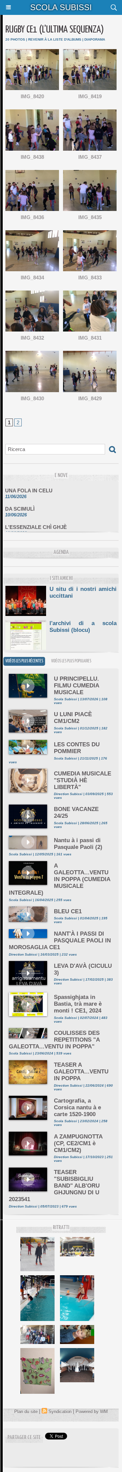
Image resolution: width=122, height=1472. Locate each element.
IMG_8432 (32, 338)
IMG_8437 (90, 157)
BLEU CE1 (68, 911)
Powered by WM (92, 1411)
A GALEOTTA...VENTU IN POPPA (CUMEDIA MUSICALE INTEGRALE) (59, 879)
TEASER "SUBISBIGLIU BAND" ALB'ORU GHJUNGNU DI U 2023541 (54, 1185)
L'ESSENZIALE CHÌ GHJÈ (36, 522)
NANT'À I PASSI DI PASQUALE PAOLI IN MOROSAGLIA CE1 (60, 941)
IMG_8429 (90, 398)
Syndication (60, 1411)
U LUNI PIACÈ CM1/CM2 (73, 717)
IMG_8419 (90, 96)
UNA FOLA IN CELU (29, 486)
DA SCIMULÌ (20, 504)
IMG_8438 (32, 157)
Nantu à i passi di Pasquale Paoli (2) (78, 843)
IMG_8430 (32, 398)
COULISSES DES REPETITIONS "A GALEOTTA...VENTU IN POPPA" (54, 1040)
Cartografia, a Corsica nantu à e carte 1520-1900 (77, 1107)
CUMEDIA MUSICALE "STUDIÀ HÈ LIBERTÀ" (82, 780)
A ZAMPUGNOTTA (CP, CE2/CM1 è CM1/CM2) (78, 1143)
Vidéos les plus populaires (71, 661)
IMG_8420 (32, 96)
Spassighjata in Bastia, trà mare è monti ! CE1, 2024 (78, 1004)
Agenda (61, 552)
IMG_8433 (90, 277)
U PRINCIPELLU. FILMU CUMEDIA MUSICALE (76, 686)
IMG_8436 (32, 217)
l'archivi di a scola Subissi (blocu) (83, 626)
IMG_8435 (90, 217)
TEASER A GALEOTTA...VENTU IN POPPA (81, 1072)
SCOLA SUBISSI (61, 7)
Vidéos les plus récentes (24, 661)
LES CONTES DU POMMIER (77, 747)
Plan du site (26, 1411)
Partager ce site (24, 1438)
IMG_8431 (90, 338)
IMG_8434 (32, 277)
